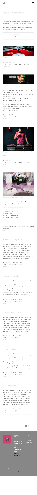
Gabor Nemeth (8, 34)
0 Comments (19, 264)
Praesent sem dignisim (12, 239)
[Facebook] (18, 471)
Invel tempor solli (10, 386)
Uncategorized (11, 36)
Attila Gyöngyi (8, 262)
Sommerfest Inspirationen (13, 13)
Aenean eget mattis (11, 276)
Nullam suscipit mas (11, 349)
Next (32, 426)
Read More (6, 38)
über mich (7, 85)
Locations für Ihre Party (13, 197)
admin (6, 62)
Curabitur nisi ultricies (12, 312)
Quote (5, 57)
